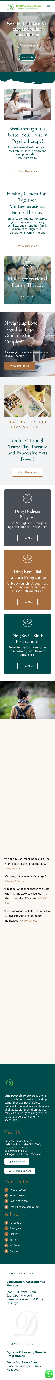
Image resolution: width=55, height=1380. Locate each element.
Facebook (15, 1222)
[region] (27, 42)
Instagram (16, 1228)
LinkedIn (15, 1234)
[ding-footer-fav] (9, 1079)
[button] (25, 70)
